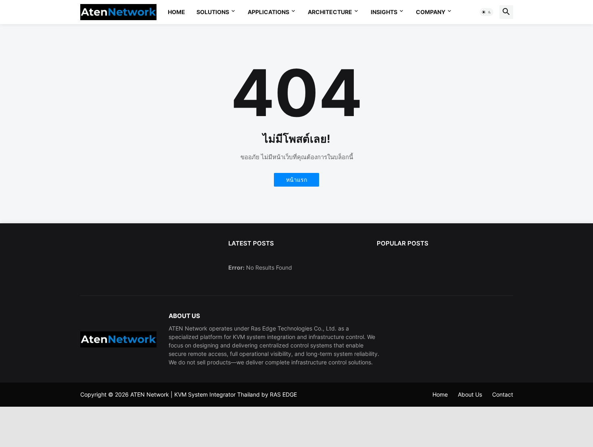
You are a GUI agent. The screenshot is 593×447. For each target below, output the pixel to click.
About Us (470, 394)
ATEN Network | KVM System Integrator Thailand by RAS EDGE (213, 394)
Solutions (212, 11)
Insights (384, 11)
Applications (268, 11)
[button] (486, 12)
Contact (502, 394)
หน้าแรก (296, 179)
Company (430, 11)
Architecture (330, 11)
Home (176, 11)
